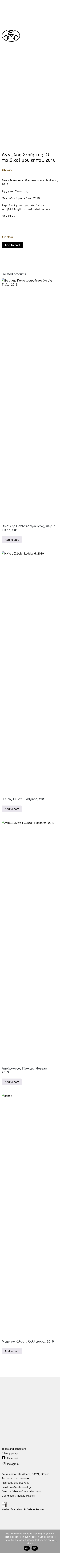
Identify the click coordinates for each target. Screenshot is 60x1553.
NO (34, 1548)
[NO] (56, 1541)
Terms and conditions (14, 1449)
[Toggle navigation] (55, 37)
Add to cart (12, 245)
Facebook (12, 1458)
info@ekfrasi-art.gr (20, 1487)
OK (26, 1548)
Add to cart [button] (12, 539)
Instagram (13, 1464)
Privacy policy (10, 1453)
